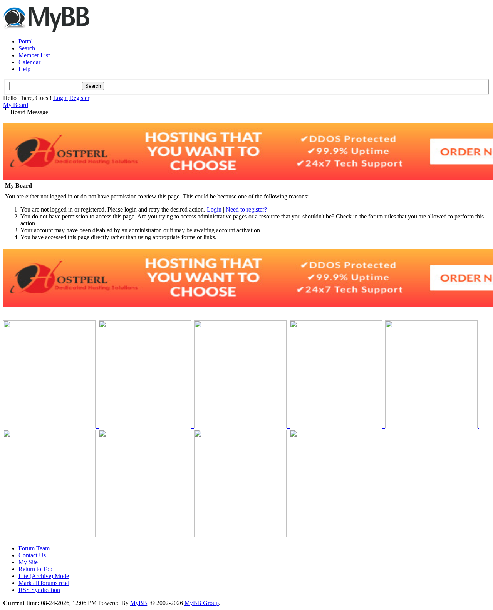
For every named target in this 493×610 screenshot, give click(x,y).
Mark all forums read (43, 583)
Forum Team (34, 548)
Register (79, 98)
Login (60, 98)
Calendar (29, 62)
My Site (28, 562)
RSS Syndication (39, 590)
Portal (25, 41)
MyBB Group (201, 603)
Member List (34, 55)
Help (24, 69)
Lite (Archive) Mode (43, 576)
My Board (15, 105)
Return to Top (35, 569)
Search (26, 48)
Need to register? (246, 209)
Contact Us (32, 555)
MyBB (138, 603)
